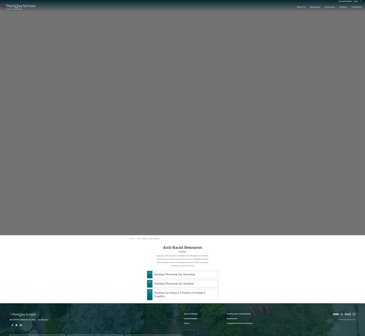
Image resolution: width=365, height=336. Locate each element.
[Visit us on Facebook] (12, 325)
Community (356, 7)
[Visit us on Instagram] (20, 325)
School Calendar (191, 314)
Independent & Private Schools (239, 323)
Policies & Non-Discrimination (239, 314)
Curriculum (329, 7)
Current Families (345, 1)
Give (356, 1)
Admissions (315, 7)
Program (343, 7)
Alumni (186, 323)
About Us (301, 7)
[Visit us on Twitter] (16, 325)
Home (131, 238)
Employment (232, 319)
